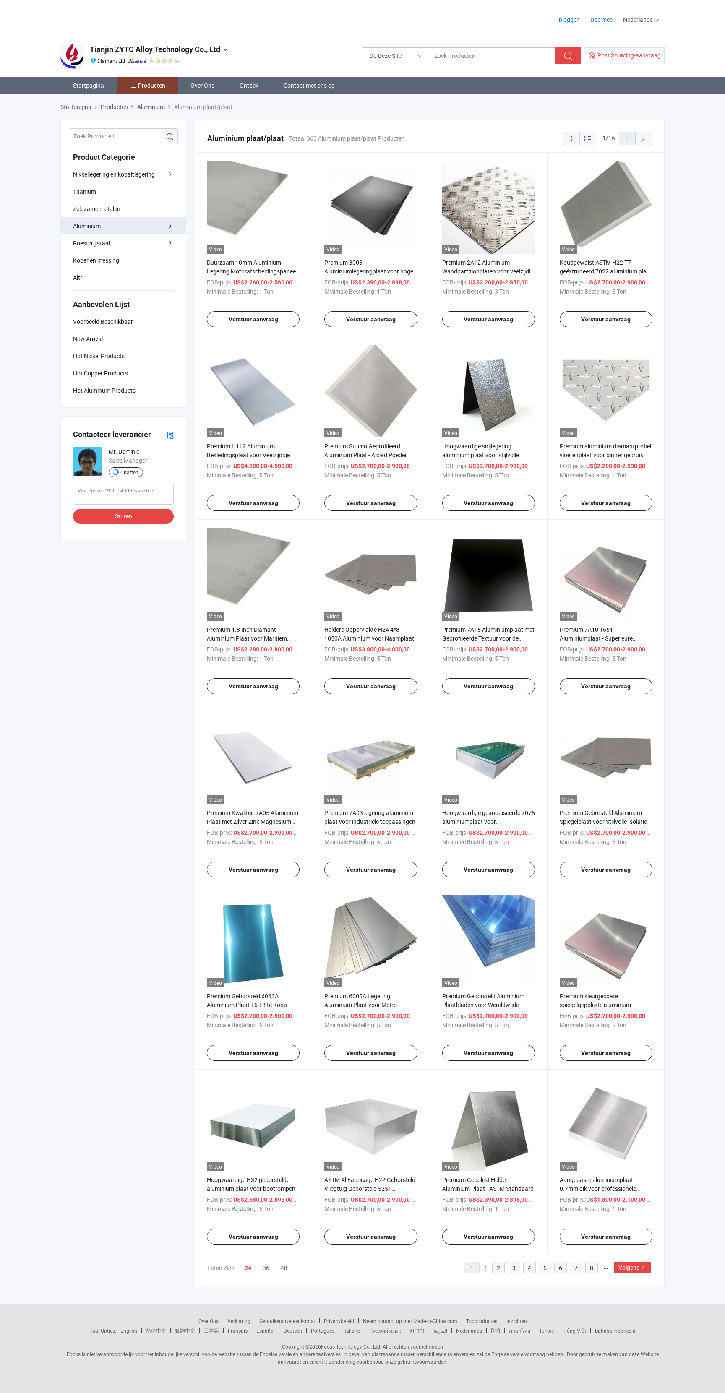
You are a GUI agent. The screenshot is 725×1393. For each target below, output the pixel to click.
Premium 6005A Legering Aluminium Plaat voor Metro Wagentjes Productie (360, 1005)
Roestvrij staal (91, 243)
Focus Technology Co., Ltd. (351, 1346)
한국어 (417, 1330)
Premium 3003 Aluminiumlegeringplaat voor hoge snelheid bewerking (368, 271)
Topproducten (482, 1320)
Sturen (123, 516)
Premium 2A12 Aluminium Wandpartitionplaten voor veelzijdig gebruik (488, 271)
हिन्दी (495, 1330)
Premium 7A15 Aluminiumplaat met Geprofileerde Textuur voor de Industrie (488, 638)
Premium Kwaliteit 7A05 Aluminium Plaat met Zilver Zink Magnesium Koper (252, 821)
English (128, 1330)
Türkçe (546, 1330)
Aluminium (87, 226)
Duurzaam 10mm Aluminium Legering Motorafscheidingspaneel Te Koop (252, 271)
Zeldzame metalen (96, 209)
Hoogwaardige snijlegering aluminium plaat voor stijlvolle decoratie (480, 455)
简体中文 (156, 1330)
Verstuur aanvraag (253, 319)
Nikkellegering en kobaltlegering (114, 174)
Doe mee (601, 19)
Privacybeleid (339, 1320)
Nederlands (469, 1330)
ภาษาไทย (519, 1330)
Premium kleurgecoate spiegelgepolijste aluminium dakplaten (595, 1005)
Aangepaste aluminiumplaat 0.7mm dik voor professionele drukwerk (598, 1188)
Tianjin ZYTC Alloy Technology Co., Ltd (155, 49)
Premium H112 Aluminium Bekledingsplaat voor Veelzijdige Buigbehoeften (248, 455)
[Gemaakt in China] (114, 16)
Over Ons (202, 85)
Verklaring (238, 1320)
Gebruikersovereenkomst (287, 1320)
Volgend (629, 1267)
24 (248, 1268)
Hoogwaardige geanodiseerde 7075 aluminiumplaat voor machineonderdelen (488, 821)
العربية (440, 1330)
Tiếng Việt (574, 1330)
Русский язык (385, 1330)
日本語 (211, 1330)
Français (238, 1330)
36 (266, 1268)
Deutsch (293, 1330)
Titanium (84, 191)
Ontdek (249, 85)
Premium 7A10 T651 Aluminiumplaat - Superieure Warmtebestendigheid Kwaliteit (600, 638)
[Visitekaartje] (170, 434)
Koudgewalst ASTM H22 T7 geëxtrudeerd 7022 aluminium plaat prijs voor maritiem (606, 271)
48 (284, 1268)
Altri (78, 277)
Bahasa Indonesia (615, 1330)
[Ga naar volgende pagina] (644, 138)
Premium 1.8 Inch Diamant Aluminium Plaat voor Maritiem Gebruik (247, 638)
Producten (151, 85)
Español (265, 1330)
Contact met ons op (309, 85)
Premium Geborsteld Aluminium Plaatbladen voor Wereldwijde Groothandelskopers (483, 1005)
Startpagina (88, 85)
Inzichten (516, 1320)
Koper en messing (96, 260)
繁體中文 (185, 1330)
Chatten (129, 472)
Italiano (351, 1330)
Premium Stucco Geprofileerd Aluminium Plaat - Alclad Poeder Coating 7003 (365, 455)
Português (322, 1330)
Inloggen (568, 19)
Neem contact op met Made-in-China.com (410, 1320)
